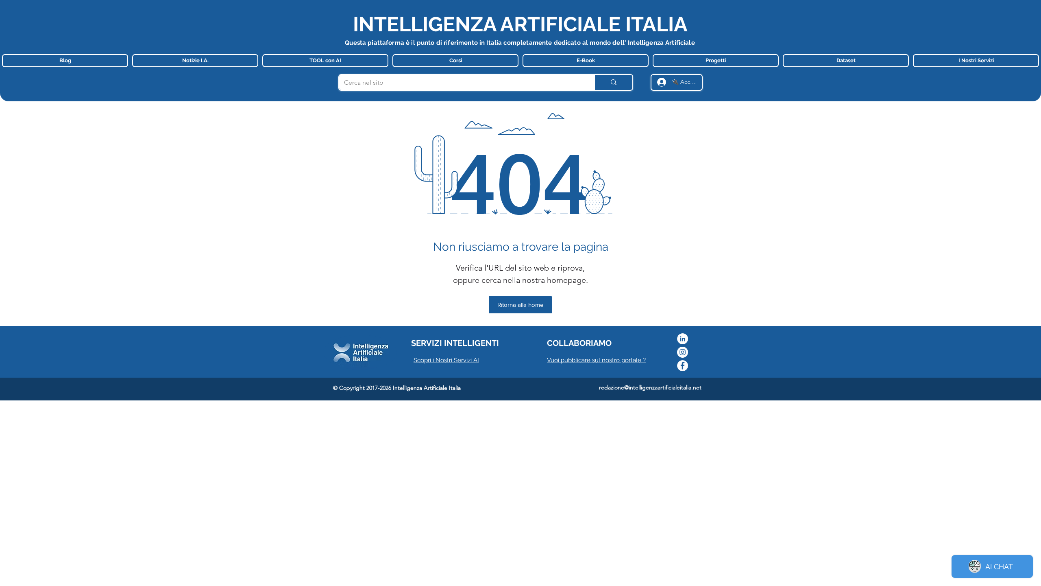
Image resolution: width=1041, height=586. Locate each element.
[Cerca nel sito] (613, 82)
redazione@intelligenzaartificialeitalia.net (650, 387)
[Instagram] (682, 352)
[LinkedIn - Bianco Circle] (682, 338)
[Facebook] (682, 365)
